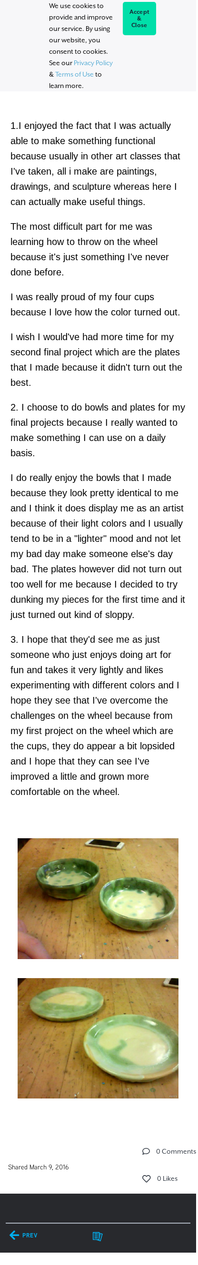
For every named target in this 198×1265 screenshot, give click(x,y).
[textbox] (98, 608)
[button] (146, 1151)
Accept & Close (139, 19)
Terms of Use (74, 74)
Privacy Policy (93, 63)
